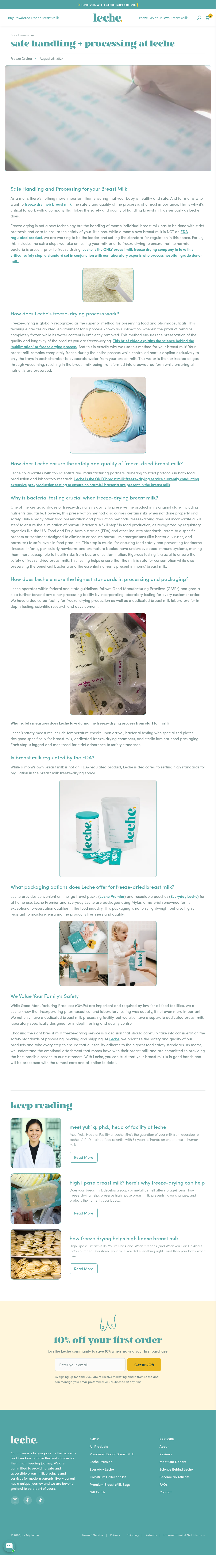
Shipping (133, 1535)
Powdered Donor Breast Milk (112, 1454)
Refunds (151, 1535)
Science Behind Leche (176, 1469)
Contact (165, 1492)
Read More (83, 1157)
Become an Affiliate (174, 1477)
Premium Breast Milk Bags (110, 1484)
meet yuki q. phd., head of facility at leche (118, 1126)
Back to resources (22, 35)
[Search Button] (199, 17)
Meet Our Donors (172, 1461)
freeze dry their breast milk (48, 204)
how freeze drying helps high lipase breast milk (124, 1238)
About (164, 1446)
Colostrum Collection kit (108, 1477)
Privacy (115, 1535)
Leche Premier (112, 896)
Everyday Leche (102, 1469)
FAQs (163, 1484)
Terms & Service (92, 1535)
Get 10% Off (144, 1364)
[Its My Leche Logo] (107, 18)
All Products (99, 1446)
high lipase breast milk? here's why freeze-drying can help (137, 1182)
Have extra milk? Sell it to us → (184, 1535)
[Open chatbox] (9, 1546)
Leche (114, 1038)
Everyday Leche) (184, 896)
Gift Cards (97, 1492)
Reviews (165, 1454)
